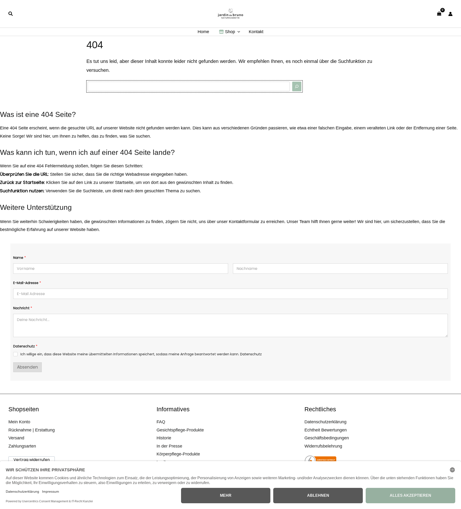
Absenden (27, 367)
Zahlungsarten (22, 446)
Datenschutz (251, 354)
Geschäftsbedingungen (326, 438)
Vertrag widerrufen (31, 459)
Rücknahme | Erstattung (31, 430)
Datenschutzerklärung (325, 421)
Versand (16, 438)
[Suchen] (296, 86)
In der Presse (169, 446)
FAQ (161, 421)
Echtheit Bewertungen (325, 430)
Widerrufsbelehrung (323, 446)
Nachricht (22, 308)
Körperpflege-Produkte (178, 454)
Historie (164, 438)
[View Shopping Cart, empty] (439, 14)
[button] (10, 14)
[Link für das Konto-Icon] (450, 14)
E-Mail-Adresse (27, 283)
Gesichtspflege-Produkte (180, 430)
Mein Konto (19, 421)
